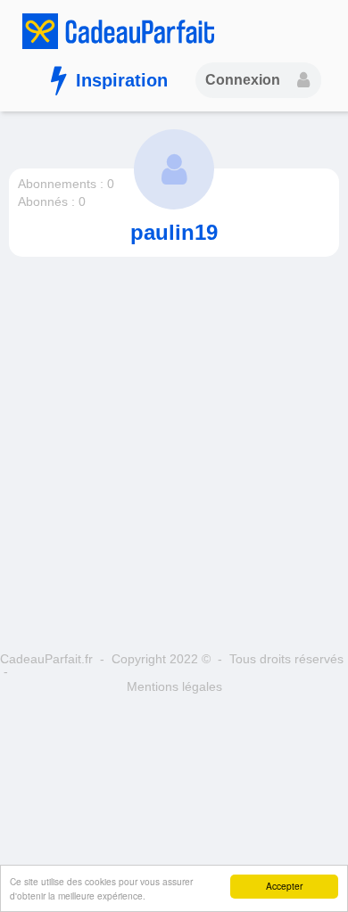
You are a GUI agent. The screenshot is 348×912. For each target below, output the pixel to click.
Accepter (284, 885)
